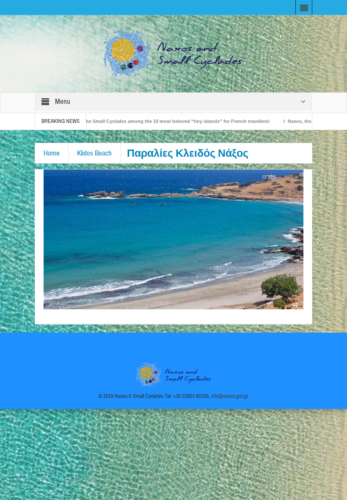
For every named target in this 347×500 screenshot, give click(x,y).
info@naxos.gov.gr (229, 396)
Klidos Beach (94, 153)
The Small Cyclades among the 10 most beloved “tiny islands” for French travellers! (151, 121)
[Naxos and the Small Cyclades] (173, 53)
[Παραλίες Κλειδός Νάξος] (173, 239)
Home (52, 153)
